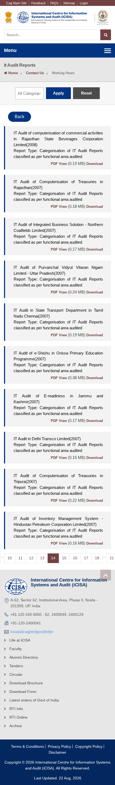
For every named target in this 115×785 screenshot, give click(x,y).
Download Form (22, 691)
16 (75, 558)
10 (9, 558)
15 (64, 558)
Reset (86, 93)
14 (53, 558)
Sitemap (69, 3)
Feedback (38, 3)
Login (84, 3)
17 (86, 558)
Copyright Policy (88, 746)
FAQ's (54, 3)
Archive (15, 726)
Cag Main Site (16, 3)
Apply (58, 93)
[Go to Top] (105, 575)
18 (97, 558)
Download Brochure (26, 683)
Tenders (16, 666)
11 (20, 558)
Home (12, 73)
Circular (15, 674)
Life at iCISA (19, 640)
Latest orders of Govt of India (34, 700)
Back (19, 116)
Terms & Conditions (27, 746)
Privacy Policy (59, 746)
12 (31, 558)
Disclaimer (57, 752)
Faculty (15, 649)
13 (42, 558)
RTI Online (18, 717)
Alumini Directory (23, 657)
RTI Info (16, 709)
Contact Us (35, 73)
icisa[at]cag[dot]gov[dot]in (31, 631)
